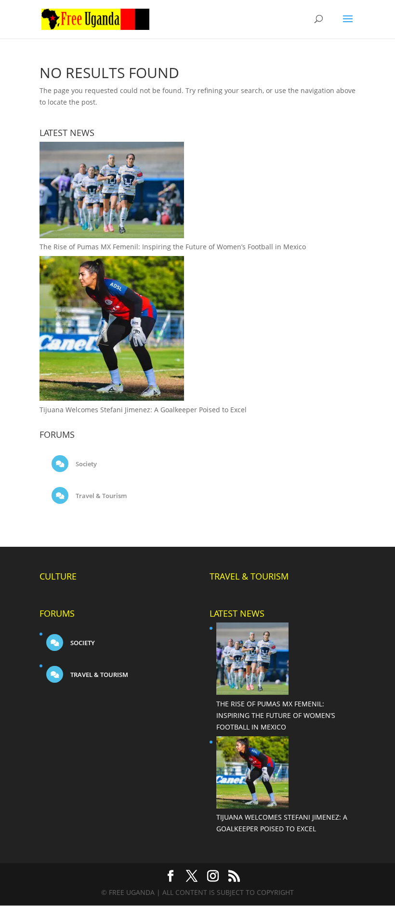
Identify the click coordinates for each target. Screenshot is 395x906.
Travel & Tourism (100, 495)
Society (85, 464)
